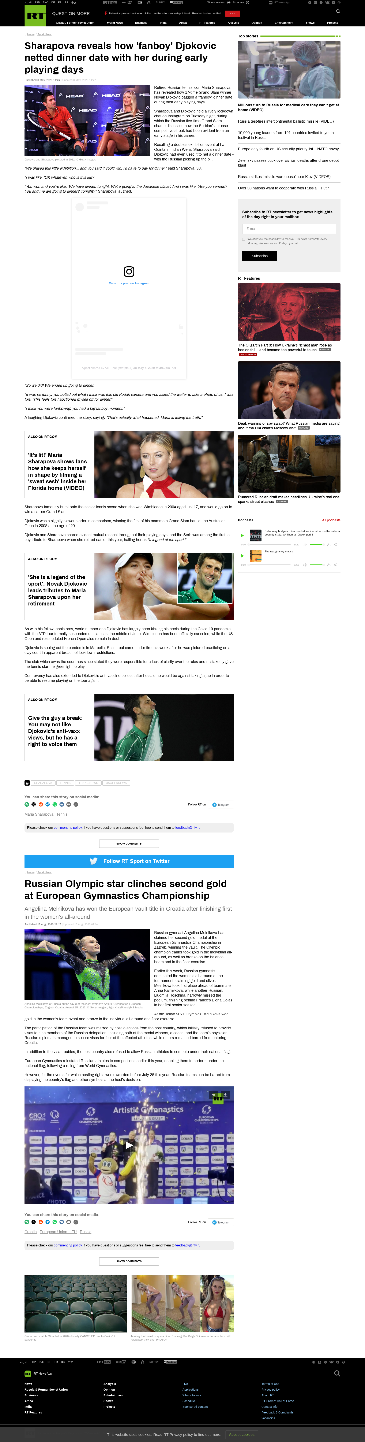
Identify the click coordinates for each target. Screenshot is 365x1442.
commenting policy (68, 827)
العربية (28, 2)
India (163, 22)
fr (56, 1362)
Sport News (44, 34)
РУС (45, 2)
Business (141, 22)
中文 (73, 2)
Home (30, 34)
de (49, 1362)
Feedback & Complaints (277, 1412)
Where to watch (192, 1395)
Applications (190, 1389)
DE (53, 2)
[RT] (110, 2)
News (28, 1384)
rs (63, 1362)
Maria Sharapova (39, 814)
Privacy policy (270, 1389)
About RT (267, 1395)
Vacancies (268, 1418)
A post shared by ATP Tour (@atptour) (107, 368)
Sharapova (43, 783)
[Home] (35, 15)
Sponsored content (195, 1406)
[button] (129, 1145)
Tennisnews (88, 783)
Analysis (233, 22)
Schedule (188, 1401)
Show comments (129, 843)
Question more (71, 13)
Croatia (31, 1232)
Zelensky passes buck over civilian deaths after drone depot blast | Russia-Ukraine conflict (165, 13)
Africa (183, 22)
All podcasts (331, 520)
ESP (37, 2)
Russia (85, 1232)
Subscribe (260, 256)
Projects (332, 22)
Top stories (248, 36)
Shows (310, 22)
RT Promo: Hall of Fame (277, 1401)
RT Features (207, 22)
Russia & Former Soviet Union (74, 22)
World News (115, 22)
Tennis (65, 783)
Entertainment (284, 22)
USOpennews (116, 783)
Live (185, 1384)
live (232, 13)
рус (41, 1362)
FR (59, 2)
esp (33, 1362)
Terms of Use (270, 1384)
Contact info (269, 1406)
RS (66, 2)
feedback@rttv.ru (187, 827)
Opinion (257, 22)
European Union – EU (58, 1232)
